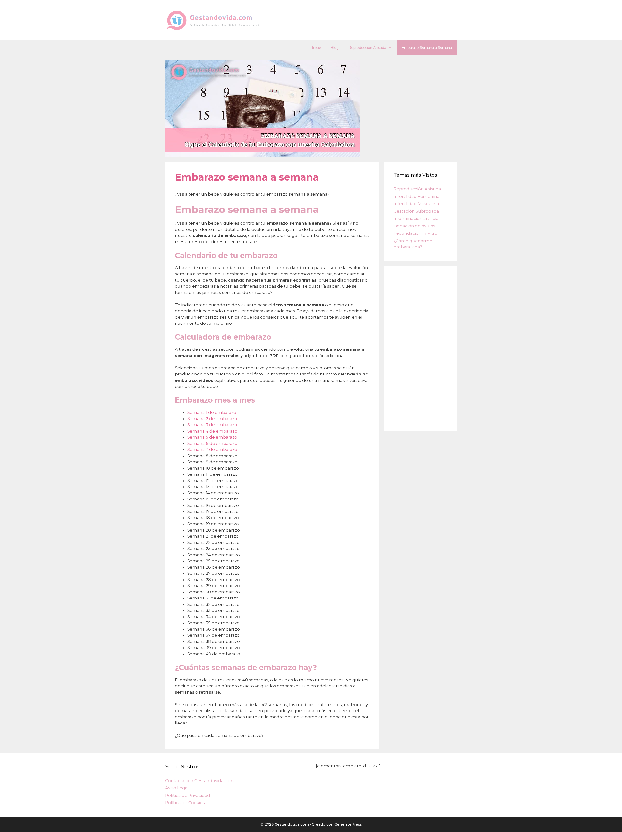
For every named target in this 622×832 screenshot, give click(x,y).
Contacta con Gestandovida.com (199, 780)
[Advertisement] (420, 348)
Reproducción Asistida (367, 47)
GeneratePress (348, 824)
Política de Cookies (185, 802)
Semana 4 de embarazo (212, 431)
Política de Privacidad (187, 795)
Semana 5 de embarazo (212, 437)
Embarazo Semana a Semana (427, 47)
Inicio (316, 47)
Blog (335, 47)
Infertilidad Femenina (417, 196)
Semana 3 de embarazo (212, 424)
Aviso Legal (177, 787)
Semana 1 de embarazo (211, 412)
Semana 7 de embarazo (212, 449)
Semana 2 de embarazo (212, 418)
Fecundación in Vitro (415, 233)
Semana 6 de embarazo (212, 443)
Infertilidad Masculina (416, 203)
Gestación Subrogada (416, 211)
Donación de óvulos (414, 226)
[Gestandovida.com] (213, 19)
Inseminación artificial (417, 218)
